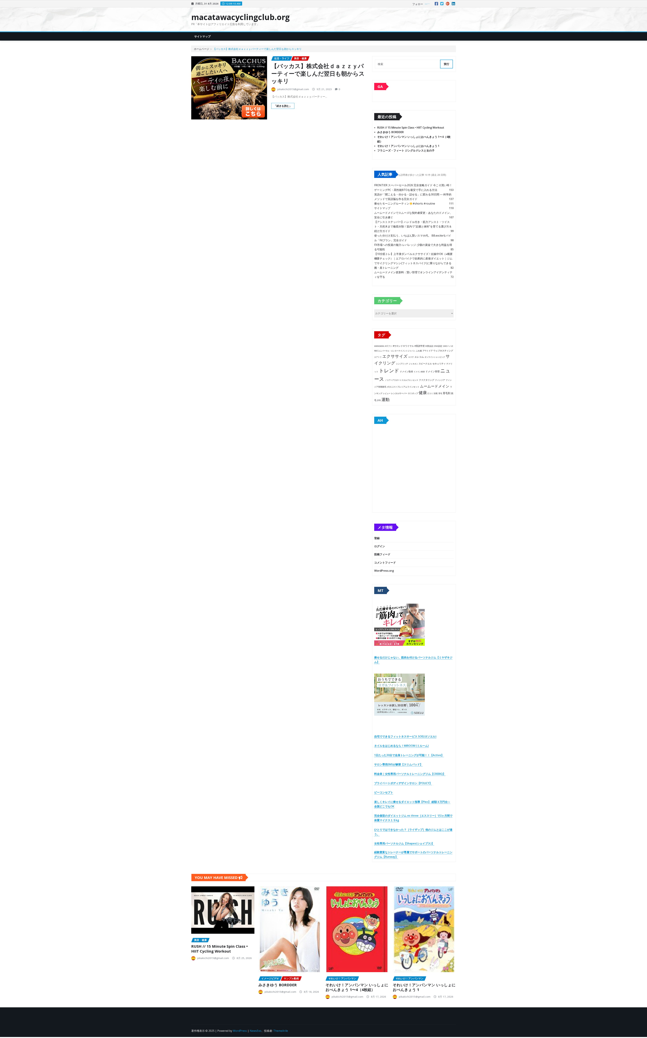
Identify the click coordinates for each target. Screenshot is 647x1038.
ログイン (379, 546)
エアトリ (378, 357)
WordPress (240, 1031)
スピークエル (425, 363)
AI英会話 (429, 346)
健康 (423, 392)
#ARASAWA (379, 346)
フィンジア (440, 380)
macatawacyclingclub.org (240, 17)
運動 (385, 399)
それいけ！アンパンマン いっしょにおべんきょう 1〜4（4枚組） (357, 987)
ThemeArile (280, 1031)
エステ (411, 357)
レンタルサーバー (399, 393)
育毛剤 (446, 393)
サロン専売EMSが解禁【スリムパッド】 (398, 764)
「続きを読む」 (283, 105)
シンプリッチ (402, 363)
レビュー (386, 393)
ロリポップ (413, 393)
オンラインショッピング (435, 357)
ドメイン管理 (432, 371)
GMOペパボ (448, 346)
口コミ (430, 393)
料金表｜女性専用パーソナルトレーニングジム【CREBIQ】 (409, 774)
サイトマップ (202, 36)
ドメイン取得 (406, 371)
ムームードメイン (434, 386)
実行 (446, 64)
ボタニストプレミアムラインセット (403, 386)
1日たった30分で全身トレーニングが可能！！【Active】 (409, 755)
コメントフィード (385, 562)
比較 (436, 393)
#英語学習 (419, 346)
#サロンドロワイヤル (403, 345)
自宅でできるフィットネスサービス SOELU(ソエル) (405, 736)
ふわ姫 (419, 350)
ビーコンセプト (383, 792)
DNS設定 (438, 346)
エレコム (419, 356)
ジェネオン (413, 364)
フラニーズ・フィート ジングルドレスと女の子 (406, 150)
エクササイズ (395, 356)
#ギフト (388, 346)
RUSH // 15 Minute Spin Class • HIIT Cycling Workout (410, 127)
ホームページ (201, 49)
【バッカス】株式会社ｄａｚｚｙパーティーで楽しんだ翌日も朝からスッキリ (257, 49)
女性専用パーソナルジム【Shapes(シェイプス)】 (404, 843)
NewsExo (255, 1031)
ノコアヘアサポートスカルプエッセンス (401, 380)
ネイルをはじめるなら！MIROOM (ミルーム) (401, 746)
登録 (377, 538)
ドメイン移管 (419, 371)
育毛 (440, 393)
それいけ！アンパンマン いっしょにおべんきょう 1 (408, 146)
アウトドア (428, 350)
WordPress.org (384, 570)
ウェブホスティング (443, 350)
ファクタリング (426, 379)
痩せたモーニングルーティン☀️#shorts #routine (404, 203)
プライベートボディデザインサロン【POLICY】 (403, 783)
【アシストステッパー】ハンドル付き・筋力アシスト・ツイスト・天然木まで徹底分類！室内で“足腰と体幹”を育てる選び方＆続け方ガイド (413, 226)
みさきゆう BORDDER (390, 132)
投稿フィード (382, 554)
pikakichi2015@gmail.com (293, 89)
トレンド (389, 370)
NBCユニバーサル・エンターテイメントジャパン (394, 350)
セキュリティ (439, 363)
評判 (379, 400)
